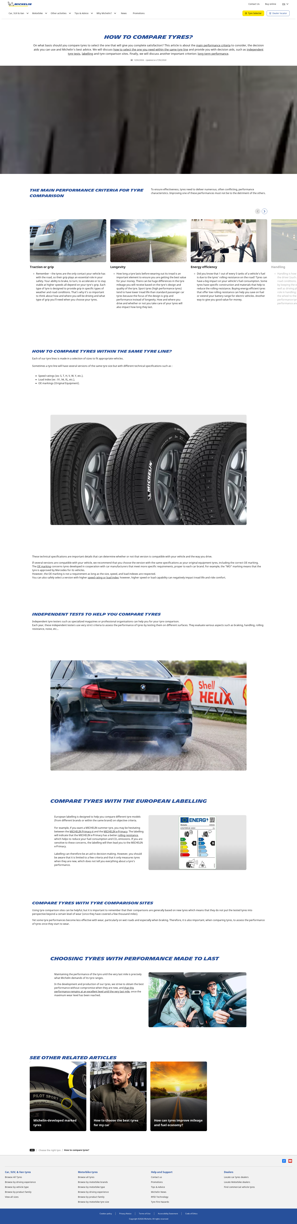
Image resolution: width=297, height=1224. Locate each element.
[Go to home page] (19, 4)
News (124, 13)
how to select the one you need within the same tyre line (150, 49)
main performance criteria (213, 45)
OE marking (44, 566)
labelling (87, 53)
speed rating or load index (103, 577)
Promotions (139, 13)
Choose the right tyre (50, 1150)
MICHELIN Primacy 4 (81, 831)
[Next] (264, 211)
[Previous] (257, 211)
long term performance (213, 53)
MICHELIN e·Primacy (115, 831)
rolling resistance (128, 835)
